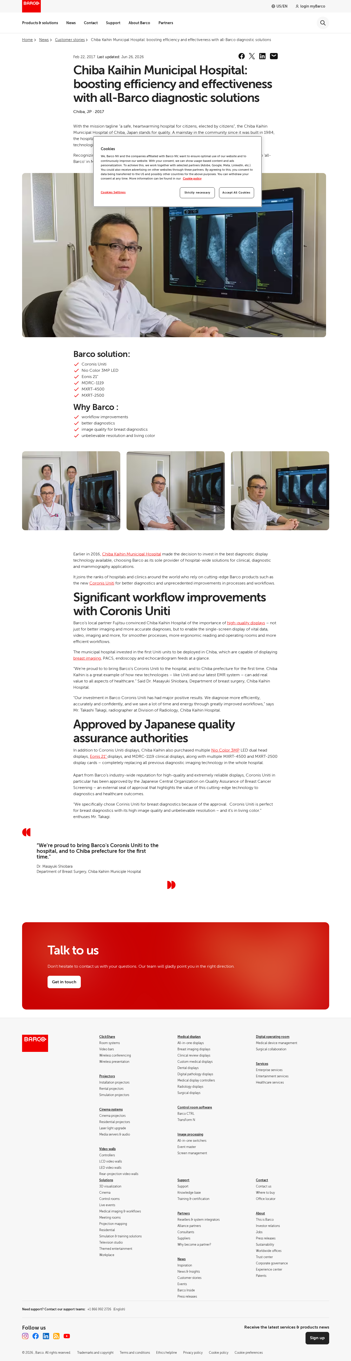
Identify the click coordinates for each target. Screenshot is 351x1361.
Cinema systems (111, 1109)
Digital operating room (272, 1037)
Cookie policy (192, 178)
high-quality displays (246, 623)
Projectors (107, 1076)
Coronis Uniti (101, 583)
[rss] (56, 1336)
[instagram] (25, 1336)
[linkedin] (262, 56)
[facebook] (242, 56)
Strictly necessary (197, 192)
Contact (91, 23)
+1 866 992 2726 (106, 1309)
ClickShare (107, 1037)
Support (113, 23)
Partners (165, 23)
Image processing (190, 1134)
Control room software (194, 1107)
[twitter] (252, 56)
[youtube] (67, 1336)
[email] (274, 56)
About (260, 1213)
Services (262, 1064)
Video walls (107, 1149)
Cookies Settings (113, 192)
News (71, 23)
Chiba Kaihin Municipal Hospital (131, 554)
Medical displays (189, 1037)
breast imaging (87, 658)
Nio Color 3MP (225, 750)
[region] (177, 171)
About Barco (139, 23)
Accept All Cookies (236, 192)
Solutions (106, 1180)
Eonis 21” (99, 756)
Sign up (317, 1338)
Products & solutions (40, 23)
